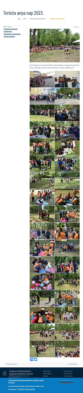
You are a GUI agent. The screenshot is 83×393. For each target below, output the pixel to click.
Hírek (24, 19)
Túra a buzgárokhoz (11, 364)
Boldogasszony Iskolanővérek (12, 34)
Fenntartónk (68, 373)
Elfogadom (66, 382)
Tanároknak (68, 376)
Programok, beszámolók (38, 19)
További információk (26, 389)
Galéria (45, 376)
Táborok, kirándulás (9, 37)
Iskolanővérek (8, 32)
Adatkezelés (47, 373)
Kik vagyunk (68, 371)
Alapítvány (47, 371)
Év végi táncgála (72, 364)
